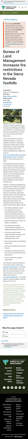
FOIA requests (7, 412)
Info (8, 12)
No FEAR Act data (7, 415)
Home (4, 12)
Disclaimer (19, 411)
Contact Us (8, 373)
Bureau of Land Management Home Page (10, 7)
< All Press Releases (10, 20)
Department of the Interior (14, 401)
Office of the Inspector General (7, 421)
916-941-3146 (7, 104)
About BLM (8, 368)
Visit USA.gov (18, 436)
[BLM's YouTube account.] (8, 387)
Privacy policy (20, 414)
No (6, 336)
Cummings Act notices (19, 424)
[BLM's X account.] (4, 387)
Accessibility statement (7, 408)
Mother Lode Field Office (10, 96)
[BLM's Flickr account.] (20, 387)
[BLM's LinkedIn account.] (24, 387)
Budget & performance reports (7, 428)
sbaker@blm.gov (7, 102)
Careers (9, 371)
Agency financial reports (18, 406)
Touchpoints (7, 347)
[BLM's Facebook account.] (12, 387)
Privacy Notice (4, 340)
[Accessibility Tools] (22, 7)
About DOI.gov (7, 404)
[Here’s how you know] (14, 2)
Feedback (19, 373)
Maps (10, 376)
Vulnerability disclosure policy (19, 418)
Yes (7, 332)
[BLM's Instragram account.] (16, 387)
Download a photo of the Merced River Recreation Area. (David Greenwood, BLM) (13, 315)
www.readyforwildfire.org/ (10, 277)
